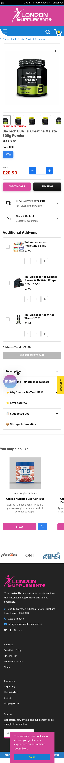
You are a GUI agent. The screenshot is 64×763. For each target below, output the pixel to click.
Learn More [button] (21, 748)
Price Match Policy (12, 650)
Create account (41, 2)
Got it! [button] (32, 757)
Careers (7, 698)
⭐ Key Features (16, 403)
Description (13, 371)
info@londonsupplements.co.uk (25, 624)
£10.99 (19, 527)
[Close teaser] (18, 373)
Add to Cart (17, 186)
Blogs (7, 667)
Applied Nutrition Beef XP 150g (25, 498)
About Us (8, 644)
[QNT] (25, 552)
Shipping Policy (11, 703)
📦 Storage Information (21, 424)
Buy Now (47, 186)
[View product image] (18, 121)
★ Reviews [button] (60, 385)
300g (8, 154)
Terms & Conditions (13, 661)
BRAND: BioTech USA (14, 126)
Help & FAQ (9, 686)
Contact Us (9, 681)
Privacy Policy (10, 656)
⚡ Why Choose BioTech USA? (24, 392)
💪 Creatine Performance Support (27, 381)
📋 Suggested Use (17, 413)
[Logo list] (47, 554)
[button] (10, 381)
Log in (27, 2)
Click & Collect (11, 692)
